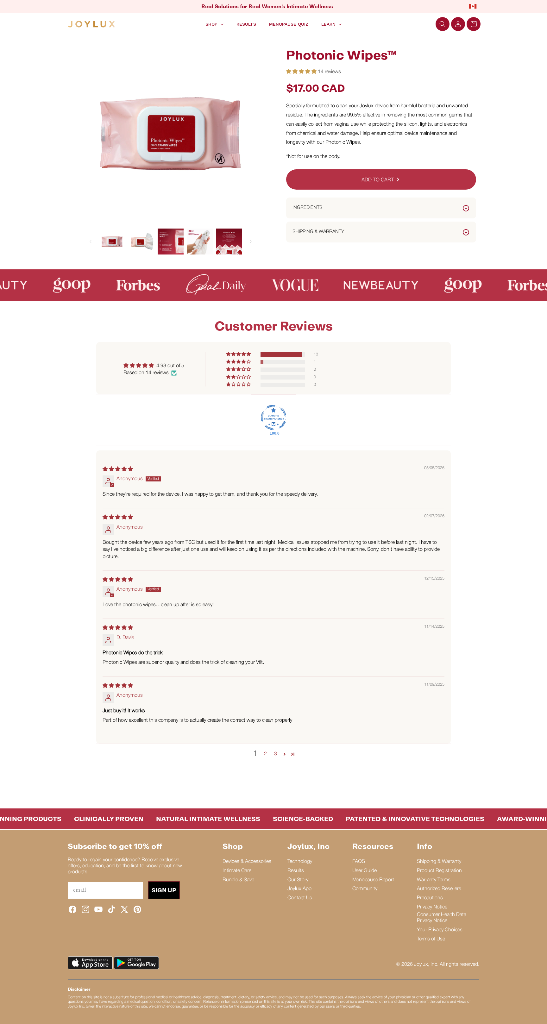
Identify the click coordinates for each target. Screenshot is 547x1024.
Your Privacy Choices (439, 930)
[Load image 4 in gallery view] (200, 241)
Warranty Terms (433, 880)
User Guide (364, 871)
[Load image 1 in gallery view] (112, 241)
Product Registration (439, 871)
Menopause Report (373, 880)
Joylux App (299, 889)
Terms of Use (431, 939)
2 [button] (265, 754)
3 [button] (275, 754)
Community (364, 889)
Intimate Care (237, 871)
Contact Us (299, 898)
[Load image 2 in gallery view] (141, 241)
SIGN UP (164, 890)
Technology (299, 861)
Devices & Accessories (247, 861)
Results (295, 871)
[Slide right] (251, 241)
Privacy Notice (432, 907)
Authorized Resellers (439, 889)
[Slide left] (90, 241)
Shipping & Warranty (439, 861)
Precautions (430, 898)
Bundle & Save (238, 880)
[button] (443, 24)
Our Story (297, 880)
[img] (118, 469)
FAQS (358, 861)
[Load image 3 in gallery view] (171, 241)
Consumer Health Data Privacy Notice (441, 918)
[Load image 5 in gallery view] (229, 241)
